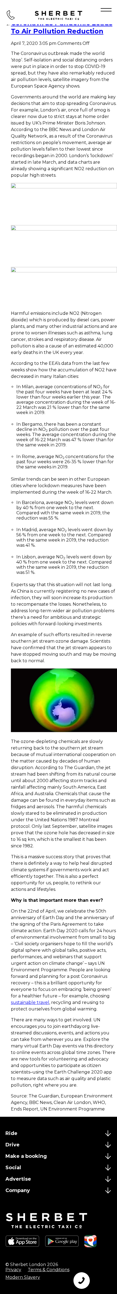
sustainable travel (30, 1002)
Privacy (13, 1270)
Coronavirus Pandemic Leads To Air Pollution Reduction (61, 27)
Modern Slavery (22, 1277)
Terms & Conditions (48, 1270)
